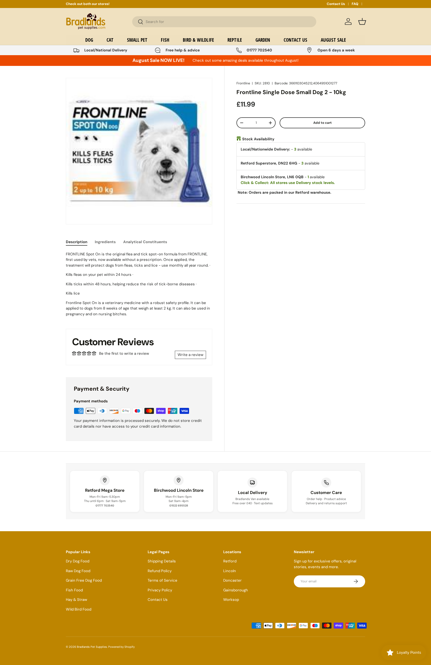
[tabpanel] (139, 284)
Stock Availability (258, 139)
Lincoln (229, 570)
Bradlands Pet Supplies (92, 647)
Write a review (190, 354)
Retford (229, 561)
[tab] (76, 241)
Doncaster (232, 580)
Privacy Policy (160, 590)
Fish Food (74, 590)
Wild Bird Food (78, 609)
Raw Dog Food (78, 570)
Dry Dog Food (77, 561)
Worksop (231, 599)
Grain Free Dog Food (84, 580)
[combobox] (224, 21)
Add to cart (322, 123)
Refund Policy (160, 570)
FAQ (355, 4)
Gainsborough (235, 590)
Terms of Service (162, 580)
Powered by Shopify (121, 647)
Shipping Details (162, 561)
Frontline (243, 83)
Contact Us (336, 4)
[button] (362, 21)
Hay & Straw (76, 599)
